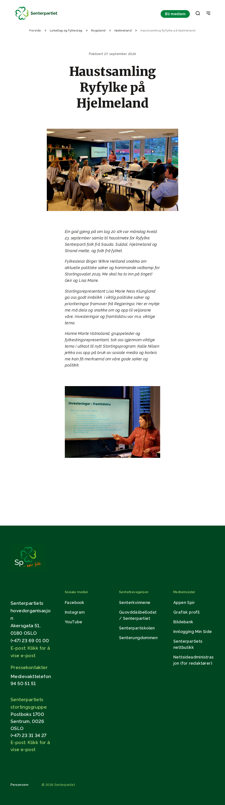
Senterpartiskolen (137, 628)
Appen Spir (184, 602)
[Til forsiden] (36, 20)
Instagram (75, 612)
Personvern (20, 785)
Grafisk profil (186, 612)
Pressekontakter (29, 667)
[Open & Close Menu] (208, 14)
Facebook (74, 602)
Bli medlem (175, 14)
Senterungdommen (138, 637)
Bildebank (183, 622)
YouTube (73, 622)
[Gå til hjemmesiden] (28, 569)
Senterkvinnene (135, 602)
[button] (197, 14)
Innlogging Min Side (192, 631)
